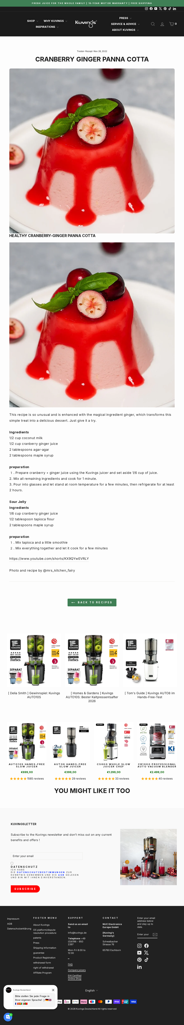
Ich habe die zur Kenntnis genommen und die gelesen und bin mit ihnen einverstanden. (45, 873)
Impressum (13, 918)
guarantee (38, 952)
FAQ (70, 964)
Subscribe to (20, 834)
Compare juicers (77, 970)
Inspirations (46, 27)
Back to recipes (94, 602)
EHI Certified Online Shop (74, 977)
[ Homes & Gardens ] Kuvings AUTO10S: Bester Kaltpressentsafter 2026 (92, 697)
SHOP (31, 21)
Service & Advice (124, 24)
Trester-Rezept (85, 51)
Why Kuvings (54, 21)
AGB (61, 875)
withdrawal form (42, 962)
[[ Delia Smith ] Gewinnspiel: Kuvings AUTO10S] (34, 660)
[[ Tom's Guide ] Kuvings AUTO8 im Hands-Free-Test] (150, 660)
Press (124, 18)
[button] (18, 778)
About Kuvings (124, 30)
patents (37, 937)
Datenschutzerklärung (19, 928)
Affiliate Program (42, 972)
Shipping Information (44, 947)
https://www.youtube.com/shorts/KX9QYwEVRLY (49, 558)
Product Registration (44, 957)
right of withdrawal (43, 967)
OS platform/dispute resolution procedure (44, 931)
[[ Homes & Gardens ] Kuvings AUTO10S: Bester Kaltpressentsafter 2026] (92, 660)
